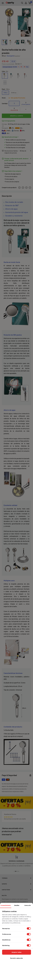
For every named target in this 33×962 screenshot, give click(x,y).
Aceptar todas (16, 952)
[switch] (29, 928)
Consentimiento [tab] (6, 905)
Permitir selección (16, 958)
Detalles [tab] (16, 905)
